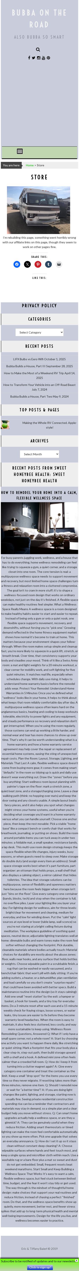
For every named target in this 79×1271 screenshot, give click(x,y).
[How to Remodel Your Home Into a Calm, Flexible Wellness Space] (39, 553)
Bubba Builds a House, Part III (26, 366)
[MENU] (20, 151)
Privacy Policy (39, 305)
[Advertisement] (39, 105)
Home (30, 165)
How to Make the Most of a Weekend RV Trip (34, 373)
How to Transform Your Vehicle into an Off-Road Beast (39, 385)
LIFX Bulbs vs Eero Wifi (28, 359)
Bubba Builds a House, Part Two (31, 396)
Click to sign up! (40, 1267)
